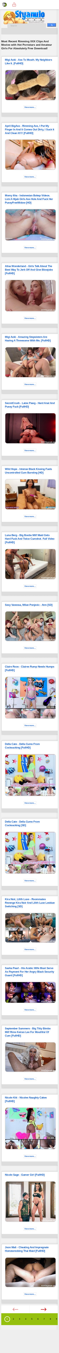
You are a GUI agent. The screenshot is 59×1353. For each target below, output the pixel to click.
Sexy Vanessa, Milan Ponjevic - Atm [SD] (29, 604)
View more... (30, 107)
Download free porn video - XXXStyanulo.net (28, 17)
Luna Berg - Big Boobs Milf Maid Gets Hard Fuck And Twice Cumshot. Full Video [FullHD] (29, 539)
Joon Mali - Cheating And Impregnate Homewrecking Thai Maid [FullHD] (27, 1249)
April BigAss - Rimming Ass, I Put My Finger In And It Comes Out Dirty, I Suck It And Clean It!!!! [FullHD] (29, 129)
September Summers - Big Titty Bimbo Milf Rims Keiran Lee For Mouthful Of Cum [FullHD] (28, 1032)
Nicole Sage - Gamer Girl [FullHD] (25, 1174)
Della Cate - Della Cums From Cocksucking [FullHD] (22, 746)
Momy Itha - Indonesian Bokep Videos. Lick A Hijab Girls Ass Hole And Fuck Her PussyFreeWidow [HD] (29, 199)
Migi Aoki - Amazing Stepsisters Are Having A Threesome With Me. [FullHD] (28, 338)
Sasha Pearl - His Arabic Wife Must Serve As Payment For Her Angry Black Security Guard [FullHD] (29, 972)
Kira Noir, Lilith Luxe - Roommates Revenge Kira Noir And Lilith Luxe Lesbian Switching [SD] (30, 903)
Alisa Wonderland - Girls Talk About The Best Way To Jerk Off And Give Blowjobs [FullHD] (29, 270)
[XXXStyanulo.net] (4, 4)
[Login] (14, 4)
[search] (51, 25)
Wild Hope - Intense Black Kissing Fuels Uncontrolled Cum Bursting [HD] (28, 471)
